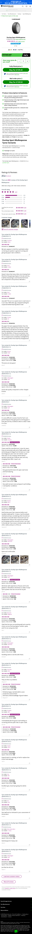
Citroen (9, 317)
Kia (8, 800)
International (4, 916)
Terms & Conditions (16, 914)
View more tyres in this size (10, 16)
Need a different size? (21, 39)
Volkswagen (10, 378)
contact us (7, 888)
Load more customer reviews (11, 876)
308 (8, 712)
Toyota (8, 746)
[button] (23, 6)
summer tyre (5, 162)
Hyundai (9, 669)
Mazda (9, 500)
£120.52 (19, 82)
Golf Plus (10, 541)
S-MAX (9, 267)
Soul (9, 802)
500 (8, 775)
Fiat (8, 774)
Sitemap (23, 915)
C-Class (9, 830)
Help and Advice (4, 910)
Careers (10, 916)
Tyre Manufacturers (5, 904)
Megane (10, 614)
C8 (8, 319)
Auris (9, 747)
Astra (9, 242)
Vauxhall (9, 240)
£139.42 (19, 70)
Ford (8, 265)
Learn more (25, 73)
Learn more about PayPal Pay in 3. (12, 931)
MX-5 (9, 502)
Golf (9, 379)
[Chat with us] (16, 931)
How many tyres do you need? (9, 61)
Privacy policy (4, 915)
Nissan (9, 351)
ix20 (9, 671)
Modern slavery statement (14, 915)
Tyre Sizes (3, 907)
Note (9, 353)
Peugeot (9, 710)
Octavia (9, 440)
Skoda (8, 438)
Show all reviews (9, 882)
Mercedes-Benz (11, 829)
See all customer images (11, 229)
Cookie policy (25, 914)
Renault (9, 613)
